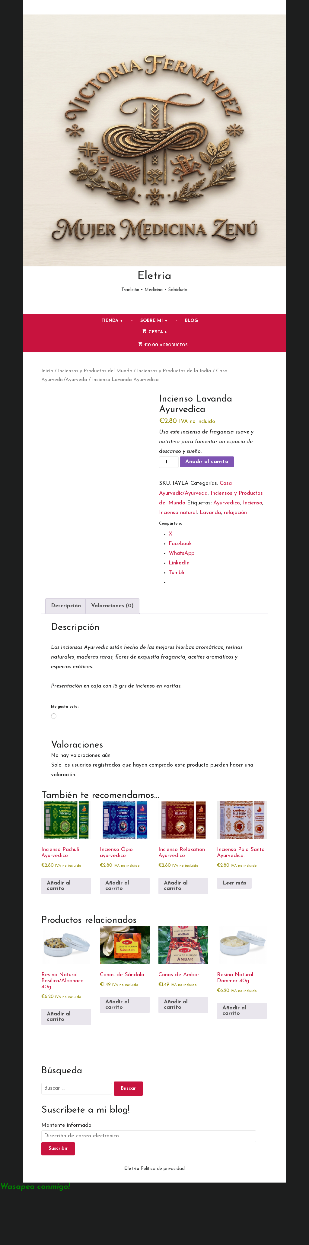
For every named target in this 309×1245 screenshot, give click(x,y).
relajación (235, 513)
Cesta (170, 331)
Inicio (47, 371)
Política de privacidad (163, 1169)
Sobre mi (151, 321)
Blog (191, 321)
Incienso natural (178, 513)
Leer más (234, 883)
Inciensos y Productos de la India (174, 371)
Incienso (252, 503)
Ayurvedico (226, 503)
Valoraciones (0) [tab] (112, 606)
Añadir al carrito (206, 462)
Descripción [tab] (66, 606)
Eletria (154, 276)
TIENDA (109, 321)
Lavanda (210, 513)
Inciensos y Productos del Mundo (95, 371)
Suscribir (58, 1148)
